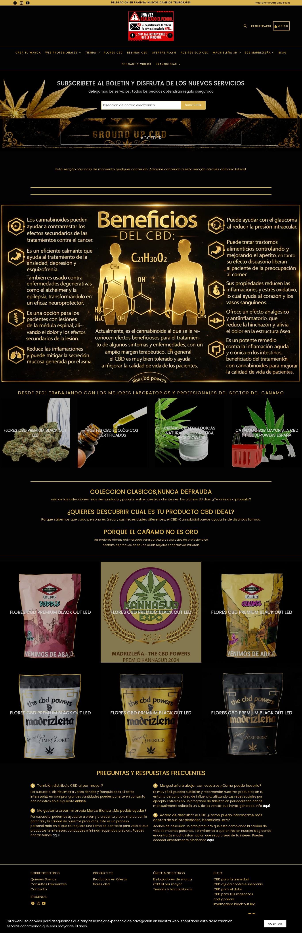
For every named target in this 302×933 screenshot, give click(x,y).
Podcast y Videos (136, 64)
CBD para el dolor (228, 889)
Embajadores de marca (172, 879)
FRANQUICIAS (167, 64)
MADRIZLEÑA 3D (225, 52)
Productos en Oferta (110, 879)
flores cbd (101, 884)
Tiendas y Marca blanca (172, 889)
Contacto (39, 889)
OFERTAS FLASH (164, 52)
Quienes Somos (43, 879)
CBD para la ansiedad (231, 879)
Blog (283, 52)
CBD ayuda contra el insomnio (238, 884)
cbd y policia (224, 899)
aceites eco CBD (194, 52)
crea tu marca (28, 52)
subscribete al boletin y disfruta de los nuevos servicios (151, 83)
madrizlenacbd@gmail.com (272, 2)
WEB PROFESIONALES (62, 52)
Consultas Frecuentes (49, 884)
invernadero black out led (234, 904)
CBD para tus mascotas (233, 894)
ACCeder (151, 138)
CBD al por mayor (167, 884)
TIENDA (91, 52)
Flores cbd (113, 52)
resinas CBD (137, 52)
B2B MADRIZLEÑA (258, 52)
